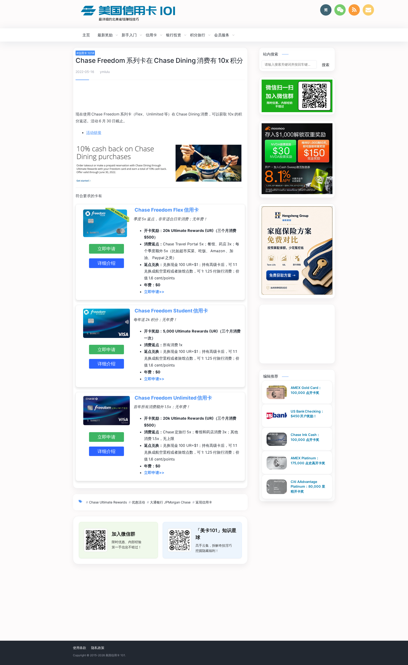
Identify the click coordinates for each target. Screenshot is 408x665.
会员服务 (221, 35)
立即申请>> (154, 291)
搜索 (325, 64)
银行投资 (173, 35)
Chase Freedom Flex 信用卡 (167, 210)
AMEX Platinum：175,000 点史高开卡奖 (308, 460)
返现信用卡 (204, 502)
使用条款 (79, 648)
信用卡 (151, 35)
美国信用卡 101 (115, 655)
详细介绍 (106, 263)
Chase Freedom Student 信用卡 (171, 311)
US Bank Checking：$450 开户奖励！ (307, 413)
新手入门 (129, 35)
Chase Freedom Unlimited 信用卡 (173, 398)
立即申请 (106, 249)
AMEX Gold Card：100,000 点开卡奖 (306, 390)
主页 (86, 35)
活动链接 (93, 132)
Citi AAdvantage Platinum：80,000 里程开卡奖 (308, 486)
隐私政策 (97, 648)
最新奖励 (105, 35)
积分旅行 (197, 35)
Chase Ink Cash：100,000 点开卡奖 (305, 437)
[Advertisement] (160, 96)
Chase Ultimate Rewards (108, 502)
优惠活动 (138, 502)
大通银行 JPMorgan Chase (170, 502)
